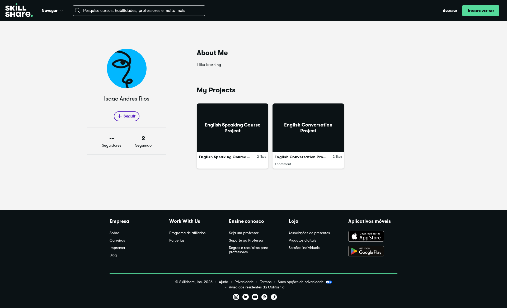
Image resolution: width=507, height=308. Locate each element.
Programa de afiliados (187, 233)
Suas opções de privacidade (300, 282)
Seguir (129, 116)
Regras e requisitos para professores (248, 250)
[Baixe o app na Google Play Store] (372, 251)
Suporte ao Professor (246, 240)
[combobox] (139, 10)
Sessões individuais (304, 248)
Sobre (114, 233)
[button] (61, 10)
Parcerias (176, 240)
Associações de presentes (309, 233)
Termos (265, 282)
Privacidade (243, 282)
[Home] (19, 10)
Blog (113, 255)
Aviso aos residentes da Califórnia (256, 287)
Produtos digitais (302, 240)
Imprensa (117, 248)
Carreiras (117, 240)
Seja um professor (244, 233)
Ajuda (223, 282)
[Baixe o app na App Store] (372, 237)
